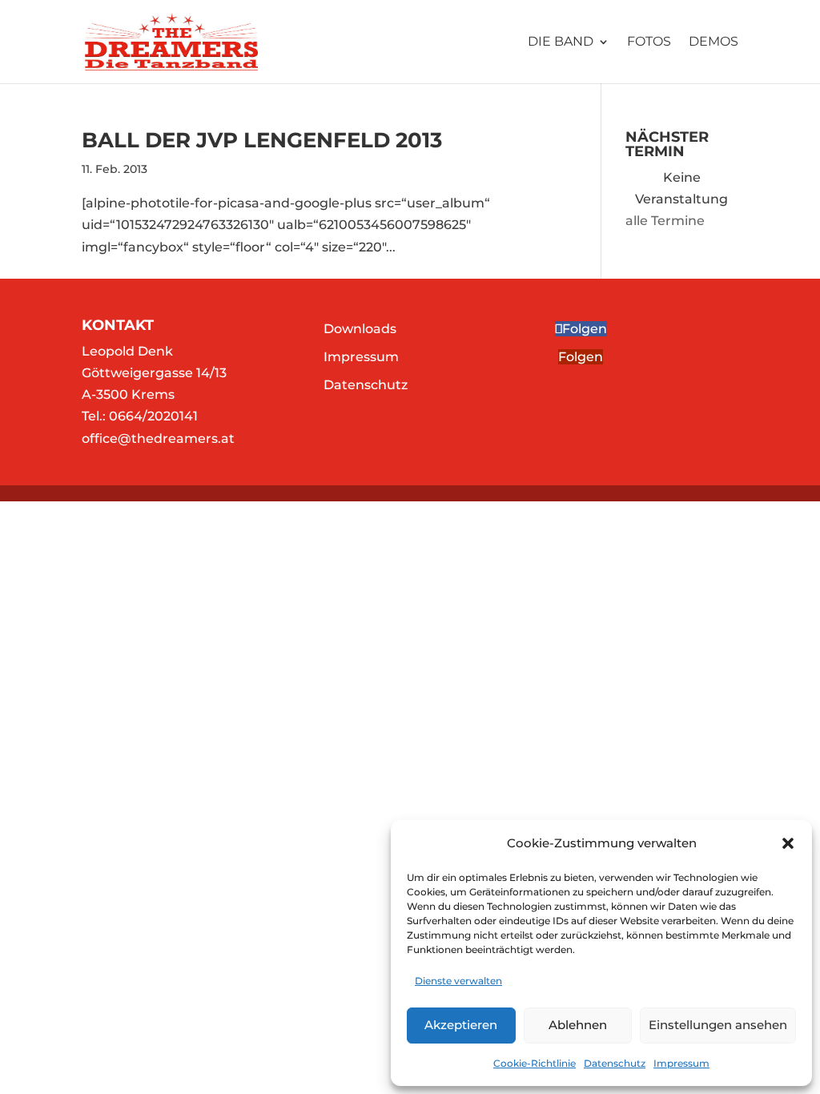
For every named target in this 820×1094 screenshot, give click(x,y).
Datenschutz (614, 1063)
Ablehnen (578, 1024)
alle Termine (665, 220)
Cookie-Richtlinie (534, 1063)
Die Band (560, 42)
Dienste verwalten (458, 981)
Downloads (360, 328)
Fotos (649, 42)
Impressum (681, 1063)
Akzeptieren (460, 1024)
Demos (713, 42)
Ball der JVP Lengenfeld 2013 (262, 140)
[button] (788, 843)
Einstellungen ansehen (718, 1024)
